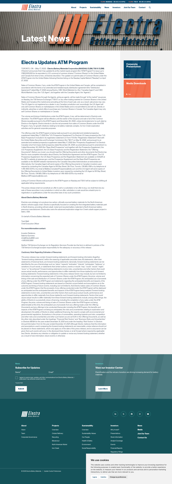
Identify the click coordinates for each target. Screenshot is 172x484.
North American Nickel (59, 444)
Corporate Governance (29, 437)
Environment (86, 444)
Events (113, 444)
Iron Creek (55, 448)
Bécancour (56, 441)
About (73, 7)
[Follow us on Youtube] (148, 414)
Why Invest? (115, 430)
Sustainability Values (89, 433)
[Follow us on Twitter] (123, 414)
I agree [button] (94, 477)
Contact (142, 7)
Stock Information (117, 437)
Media (140, 430)
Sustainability (95, 7)
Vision (23, 430)
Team (23, 433)
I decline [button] (103, 477)
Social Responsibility (89, 448)
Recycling (55, 437)
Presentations (115, 433)
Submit (21, 389)
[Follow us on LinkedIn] (115, 414)
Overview (55, 430)
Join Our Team (129, 7)
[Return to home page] (31, 7)
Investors (116, 7)
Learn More (103, 389)
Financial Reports (116, 448)
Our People (86, 437)
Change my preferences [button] (118, 477)
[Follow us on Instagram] (140, 414)
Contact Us (142, 438)
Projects (83, 7)
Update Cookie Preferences (52, 471)
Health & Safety (87, 441)
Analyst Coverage (117, 441)
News (107, 7)
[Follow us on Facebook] (131, 414)
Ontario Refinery (57, 433)
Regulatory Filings (117, 452)
